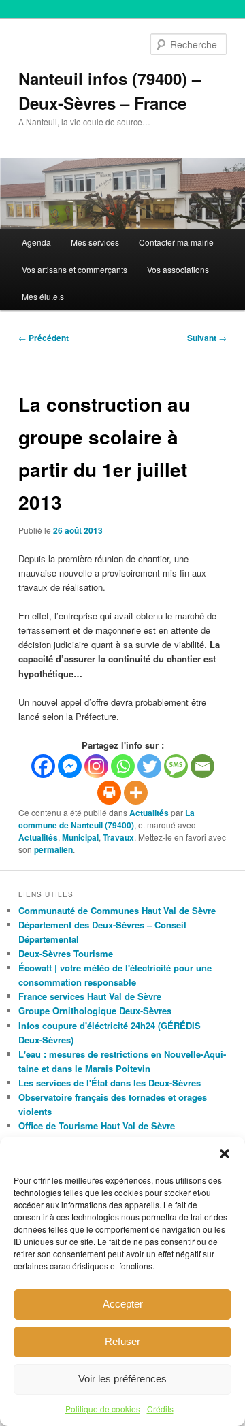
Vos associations (178, 269)
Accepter (123, 1304)
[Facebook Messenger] (70, 766)
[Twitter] (149, 766)
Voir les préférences (122, 1378)
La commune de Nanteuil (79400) (106, 819)
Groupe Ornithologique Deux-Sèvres (95, 1010)
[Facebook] (43, 766)
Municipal (80, 837)
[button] (224, 1154)
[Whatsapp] (123, 766)
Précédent (43, 337)
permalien (53, 849)
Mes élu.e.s (43, 296)
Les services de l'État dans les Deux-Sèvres (109, 1082)
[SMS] (176, 766)
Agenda (36, 242)
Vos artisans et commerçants (74, 269)
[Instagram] (96, 766)
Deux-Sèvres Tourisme (65, 953)
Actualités (149, 813)
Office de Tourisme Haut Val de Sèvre (96, 1125)
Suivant (207, 337)
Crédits (160, 1408)
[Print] (109, 793)
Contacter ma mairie (176, 242)
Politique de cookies (102, 1408)
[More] (136, 793)
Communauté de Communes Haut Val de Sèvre (117, 910)
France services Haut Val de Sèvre (89, 996)
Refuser (122, 1341)
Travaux (118, 837)
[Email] (202, 766)
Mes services (95, 242)
